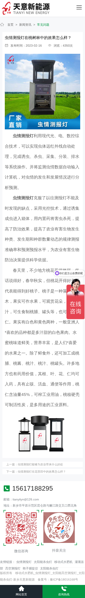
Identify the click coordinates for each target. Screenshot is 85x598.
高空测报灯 (12, 568)
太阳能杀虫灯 (43, 562)
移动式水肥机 (63, 562)
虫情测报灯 (24, 562)
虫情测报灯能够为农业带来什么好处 (40, 464)
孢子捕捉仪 (30, 568)
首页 (10, 24)
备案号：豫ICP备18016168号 (58, 579)
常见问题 (43, 24)
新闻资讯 (25, 24)
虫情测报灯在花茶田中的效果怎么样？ (42, 471)
